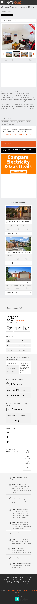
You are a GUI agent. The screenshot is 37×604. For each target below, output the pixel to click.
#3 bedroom (13, 121)
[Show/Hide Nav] (2, 2)
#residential (11, 124)
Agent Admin (29, 583)
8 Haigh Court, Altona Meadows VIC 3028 (18, 282)
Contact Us (7, 579)
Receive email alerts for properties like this (19, 149)
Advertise (16, 581)
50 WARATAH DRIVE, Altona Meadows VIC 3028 (19, 134)
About (9, 581)
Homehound (18, 2)
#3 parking (21, 121)
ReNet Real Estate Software (29, 590)
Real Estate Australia (13, 590)
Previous (3, 55)
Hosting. (19, 592)
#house (4, 124)
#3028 (28, 121)
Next (34, 55)
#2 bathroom (5, 121)
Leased (21, 577)
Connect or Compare (11, 577)
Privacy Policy (26, 581)
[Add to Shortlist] (30, 233)
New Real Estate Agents (19, 579)
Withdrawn (29, 577)
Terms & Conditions (9, 583)
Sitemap (31, 579)
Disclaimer (20, 583)
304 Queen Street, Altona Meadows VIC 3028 (18, 252)
